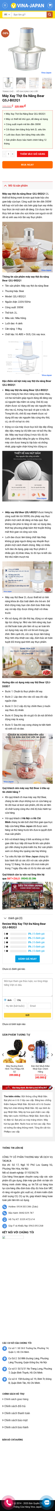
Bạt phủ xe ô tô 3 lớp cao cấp (19, 1100)
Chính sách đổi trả (15, 1406)
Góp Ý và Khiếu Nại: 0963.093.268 (25, 1225)
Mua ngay (27, 164)
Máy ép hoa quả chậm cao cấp (34, 1112)
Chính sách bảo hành (16, 1427)
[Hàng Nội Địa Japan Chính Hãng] (27, 5)
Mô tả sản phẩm (18, 185)
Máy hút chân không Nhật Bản (19, 1108)
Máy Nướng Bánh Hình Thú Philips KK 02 (14, 1069)
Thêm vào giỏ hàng (32, 154)
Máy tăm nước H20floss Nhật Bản (21, 1116)
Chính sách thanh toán (17, 1413)
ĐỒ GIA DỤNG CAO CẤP (27, 91)
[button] (5, 5)
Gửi (27, 1015)
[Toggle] (5, 185)
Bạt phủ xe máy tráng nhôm (29, 1119)
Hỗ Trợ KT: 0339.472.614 (21, 1219)
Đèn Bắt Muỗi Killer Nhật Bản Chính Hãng (40, 1069)
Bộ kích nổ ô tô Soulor (39, 1104)
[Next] (48, 50)
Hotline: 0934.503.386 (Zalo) (23, 1206)
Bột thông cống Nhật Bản (34, 1096)
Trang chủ (7, 91)
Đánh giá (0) (15, 918)
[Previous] (7, 50)
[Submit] (50, 14)
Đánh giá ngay (27, 958)
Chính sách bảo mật (16, 1420)
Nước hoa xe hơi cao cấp (33, 1123)
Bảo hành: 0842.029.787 (21, 1213)
